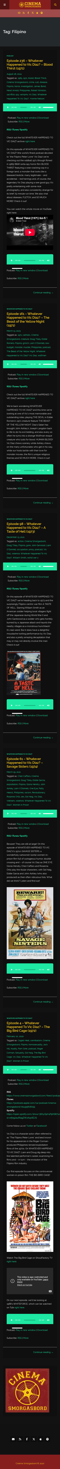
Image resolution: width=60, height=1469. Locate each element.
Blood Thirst (40, 78)
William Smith (19, 557)
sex (22, 796)
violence (16, 553)
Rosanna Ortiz (13, 796)
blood (31, 78)
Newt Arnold (13, 90)
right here (30, 141)
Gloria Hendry (33, 784)
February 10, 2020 (15, 1036)
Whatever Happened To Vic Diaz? (19, 309)
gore (28, 545)
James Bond (40, 86)
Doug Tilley (35, 339)
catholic (26, 335)
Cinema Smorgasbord (17, 82)
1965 (20, 78)
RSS (21, 121)
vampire (24, 94)
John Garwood (38, 545)
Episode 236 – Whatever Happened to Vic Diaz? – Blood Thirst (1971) (30, 64)
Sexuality (19, 1053)
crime (31, 82)
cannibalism (36, 1040)
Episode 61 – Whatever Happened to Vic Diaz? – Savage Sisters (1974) (25, 762)
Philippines (25, 90)
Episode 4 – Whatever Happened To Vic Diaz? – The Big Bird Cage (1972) (28, 1027)
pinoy (31, 549)
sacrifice (11, 94)
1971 (25, 78)
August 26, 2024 (14, 74)
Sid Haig (29, 796)
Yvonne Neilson (37, 98)
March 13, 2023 (14, 331)
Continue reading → (43, 292)
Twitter (29, 1126)
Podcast (10, 56)
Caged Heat (23, 1040)
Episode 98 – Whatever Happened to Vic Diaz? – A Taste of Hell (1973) (26, 527)
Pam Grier (22, 1048)
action (21, 541)
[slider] (48, 107)
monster (18, 347)
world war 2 (32, 557)
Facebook (41, 1126)
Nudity (14, 1048)
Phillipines (19, 792)
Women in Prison (21, 805)
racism (28, 792)
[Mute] (39, 107)
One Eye (34, 788)
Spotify (24, 129)
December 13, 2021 (15, 537)
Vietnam (11, 801)
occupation (22, 549)
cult (37, 82)
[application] (30, 109)
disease (43, 82)
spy (17, 94)
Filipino (10, 86)
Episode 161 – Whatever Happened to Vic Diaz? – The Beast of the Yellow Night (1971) (28, 319)
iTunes (15, 129)
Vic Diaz (32, 94)
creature (25, 339)
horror (17, 86)
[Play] (8, 107)
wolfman (42, 355)
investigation (27, 86)
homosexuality (35, 1044)
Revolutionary (38, 792)
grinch (26, 343)
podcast (47, 347)
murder (26, 347)
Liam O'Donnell (37, 343)
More (27, 121)
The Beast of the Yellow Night (21, 351)
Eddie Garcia (39, 780)
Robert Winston (38, 90)
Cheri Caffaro (24, 776)
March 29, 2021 (14, 772)
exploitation (12, 784)
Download (43, 117)
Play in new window (27, 117)
